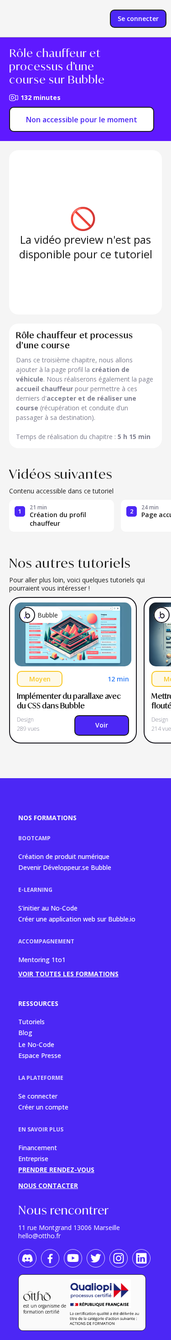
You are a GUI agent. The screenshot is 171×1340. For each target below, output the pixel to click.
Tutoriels (31, 1021)
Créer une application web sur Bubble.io (76, 918)
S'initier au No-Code (48, 907)
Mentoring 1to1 (42, 959)
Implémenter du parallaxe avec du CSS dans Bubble (69, 700)
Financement (37, 1147)
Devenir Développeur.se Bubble (64, 867)
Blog (25, 1032)
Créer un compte (43, 1106)
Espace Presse (39, 1055)
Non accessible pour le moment (81, 120)
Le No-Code (36, 1044)
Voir (101, 725)
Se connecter (37, 1095)
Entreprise (33, 1158)
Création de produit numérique (63, 856)
